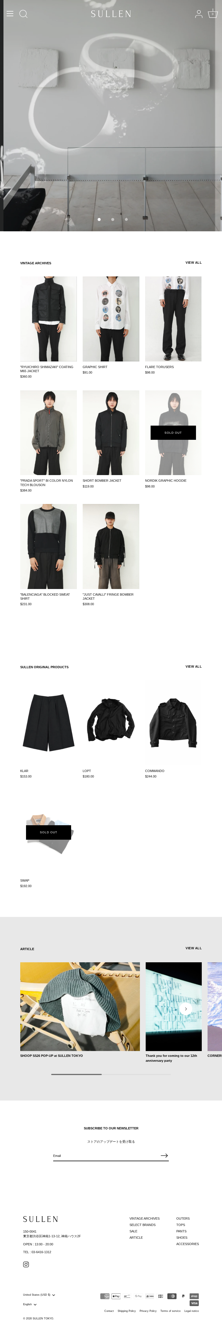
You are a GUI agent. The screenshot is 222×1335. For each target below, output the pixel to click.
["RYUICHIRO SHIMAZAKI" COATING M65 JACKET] (48, 318)
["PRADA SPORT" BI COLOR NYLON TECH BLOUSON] (48, 432)
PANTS (181, 1231)
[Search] (23, 14)
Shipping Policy (127, 1311)
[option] (111, 115)
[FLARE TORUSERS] (173, 318)
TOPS (180, 1225)
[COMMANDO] (173, 722)
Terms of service (170, 1311)
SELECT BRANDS (143, 1225)
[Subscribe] (164, 1155)
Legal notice (191, 1311)
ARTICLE (136, 1237)
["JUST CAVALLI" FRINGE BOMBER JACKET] (111, 546)
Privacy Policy (148, 1311)
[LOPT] (111, 722)
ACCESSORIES (187, 1244)
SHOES (181, 1237)
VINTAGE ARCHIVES (35, 263)
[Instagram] (26, 1264)
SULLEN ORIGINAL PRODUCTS (44, 667)
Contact (109, 1311)
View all (194, 262)
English (27, 1304)
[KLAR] (48, 722)
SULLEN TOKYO (43, 1318)
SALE (133, 1231)
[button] (97, 217)
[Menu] (10, 13)
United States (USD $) (36, 1294)
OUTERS (183, 1218)
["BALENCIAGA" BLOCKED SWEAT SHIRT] (48, 546)
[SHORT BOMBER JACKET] (111, 432)
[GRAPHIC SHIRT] (111, 318)
